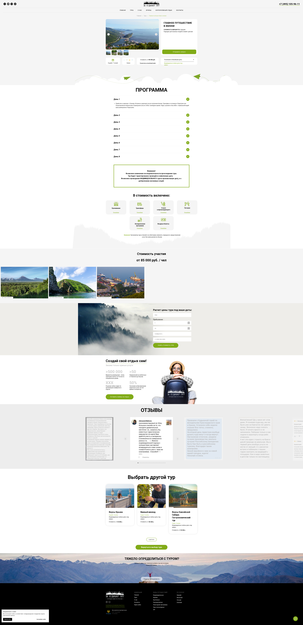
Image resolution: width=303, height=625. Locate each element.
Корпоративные (158, 602)
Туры (132, 10)
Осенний (179, 602)
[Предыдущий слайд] (125, 438)
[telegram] (11, 4)
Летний (179, 600)
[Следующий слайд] (177, 438)
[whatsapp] (8, 4)
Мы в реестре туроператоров (119, 610)
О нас (140, 10)
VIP (154, 609)
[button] (179, 52)
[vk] (5, 4)
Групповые (156, 600)
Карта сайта (137, 605)
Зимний (179, 595)
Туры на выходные (158, 607)
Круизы (148, 10)
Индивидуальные (158, 595)
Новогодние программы (160, 605)
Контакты (179, 10)
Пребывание (158, 319)
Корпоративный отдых (164, 10)
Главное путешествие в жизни (157, 15)
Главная (123, 10)
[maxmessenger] (15, 4)
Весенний (179, 597)
